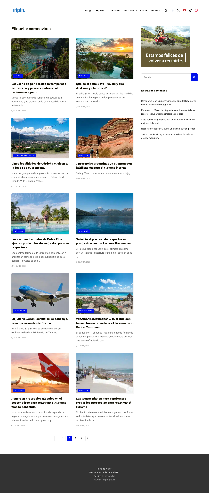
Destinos (114, 10)
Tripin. (18, 10)
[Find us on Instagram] (196, 10)
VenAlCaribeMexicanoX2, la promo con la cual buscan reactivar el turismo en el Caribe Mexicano (104, 323)
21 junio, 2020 (83, 107)
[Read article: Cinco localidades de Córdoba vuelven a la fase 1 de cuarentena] (40, 138)
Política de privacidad (104, 476)
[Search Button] (166, 11)
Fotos (144, 10)
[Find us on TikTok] (190, 10)
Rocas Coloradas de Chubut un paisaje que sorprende (168, 128)
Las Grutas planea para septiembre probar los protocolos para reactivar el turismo (103, 402)
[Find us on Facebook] (173, 10)
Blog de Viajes (104, 468)
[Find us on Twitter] (178, 10)
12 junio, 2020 (19, 338)
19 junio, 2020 (19, 186)
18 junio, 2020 (83, 262)
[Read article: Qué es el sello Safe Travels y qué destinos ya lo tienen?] (105, 58)
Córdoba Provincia (24, 155)
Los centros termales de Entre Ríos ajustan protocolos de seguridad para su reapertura (40, 243)
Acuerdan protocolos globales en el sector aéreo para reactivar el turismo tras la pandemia (38, 402)
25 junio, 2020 (19, 111)
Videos (155, 10)
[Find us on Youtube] (184, 10)
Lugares (100, 10)
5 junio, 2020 (83, 346)
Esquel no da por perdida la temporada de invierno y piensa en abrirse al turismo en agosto (38, 88)
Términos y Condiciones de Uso (104, 472)
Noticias (129, 10)
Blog (88, 10)
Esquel (18, 76)
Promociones (86, 311)
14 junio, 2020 (19, 266)
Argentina (20, 311)
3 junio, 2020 (19, 426)
